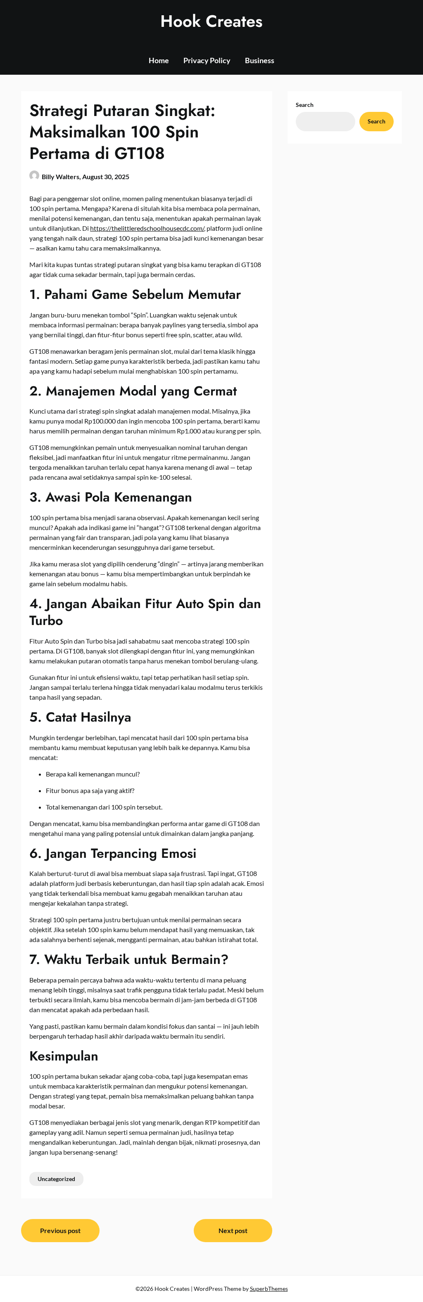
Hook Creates (211, 21)
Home (159, 60)
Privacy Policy (207, 60)
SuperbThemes (269, 1288)
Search (305, 104)
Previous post (60, 1230)
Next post (233, 1230)
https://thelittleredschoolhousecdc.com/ (147, 228)
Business (259, 60)
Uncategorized (56, 1178)
